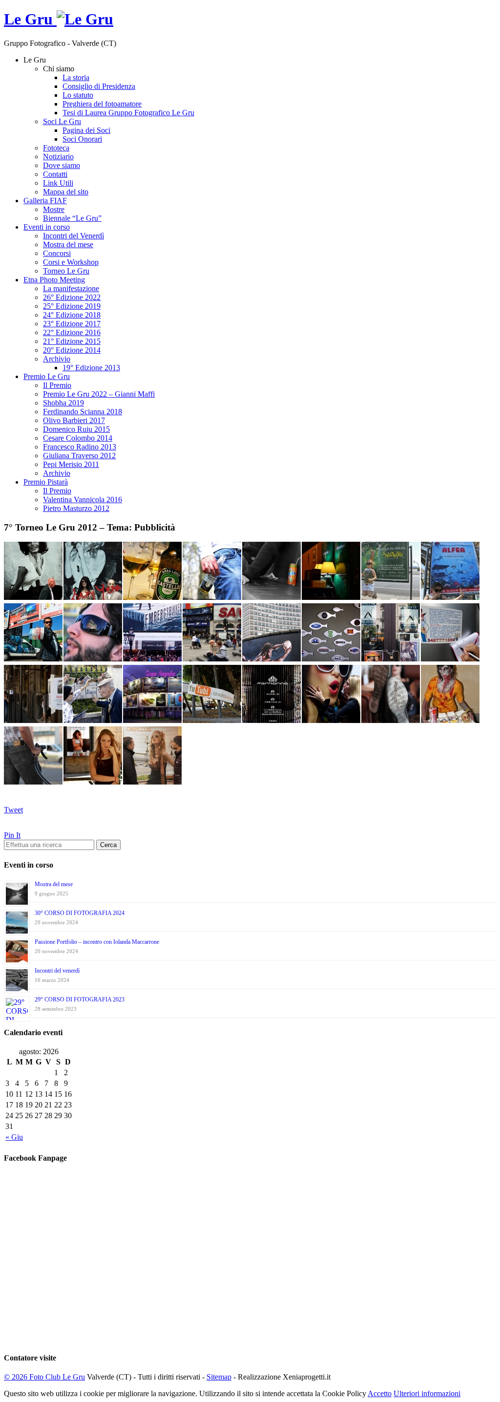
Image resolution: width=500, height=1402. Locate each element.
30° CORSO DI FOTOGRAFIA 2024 (80, 913)
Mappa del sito (65, 192)
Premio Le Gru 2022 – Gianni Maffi (99, 394)
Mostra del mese (68, 244)
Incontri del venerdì (57, 970)
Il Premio (57, 385)
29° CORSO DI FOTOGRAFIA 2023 (80, 999)
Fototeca (56, 148)
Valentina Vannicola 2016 (82, 499)
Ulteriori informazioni (427, 1393)
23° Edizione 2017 (72, 323)
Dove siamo (61, 165)
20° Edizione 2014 (72, 350)
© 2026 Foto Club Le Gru (44, 1377)
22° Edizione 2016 (72, 332)
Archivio (56, 359)
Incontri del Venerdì (73, 236)
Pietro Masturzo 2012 (76, 508)
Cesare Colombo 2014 (77, 438)
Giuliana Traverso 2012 (79, 455)
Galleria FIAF (45, 200)
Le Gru (30, 19)
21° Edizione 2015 (72, 341)
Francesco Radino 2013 (79, 447)
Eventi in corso (46, 227)
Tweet (13, 810)
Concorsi (57, 253)
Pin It (12, 835)
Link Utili (58, 183)
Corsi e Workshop (71, 262)
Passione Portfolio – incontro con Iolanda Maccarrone (97, 941)
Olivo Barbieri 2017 (74, 420)
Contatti (55, 174)
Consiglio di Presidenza (98, 86)
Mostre (53, 209)
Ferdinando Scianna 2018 (82, 411)
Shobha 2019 (63, 403)
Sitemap (219, 1377)
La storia (75, 77)
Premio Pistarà (45, 482)
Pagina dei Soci (86, 130)
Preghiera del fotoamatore (102, 104)
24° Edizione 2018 (72, 315)
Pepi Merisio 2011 (71, 464)
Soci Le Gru (62, 121)
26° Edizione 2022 (72, 297)
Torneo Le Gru (66, 271)
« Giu (14, 1137)
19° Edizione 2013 (91, 367)
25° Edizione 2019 (72, 306)
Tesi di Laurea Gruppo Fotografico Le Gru (128, 112)
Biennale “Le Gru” (72, 218)
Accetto (380, 1393)
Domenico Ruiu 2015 (76, 429)
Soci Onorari (82, 139)
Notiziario (58, 156)
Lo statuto (77, 95)
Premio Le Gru (46, 376)
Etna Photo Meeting (54, 280)
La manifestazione (71, 288)
